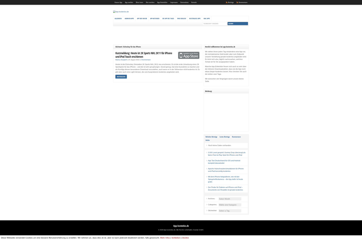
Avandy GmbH (198, 230)
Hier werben (150, 2)
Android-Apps (129, 18)
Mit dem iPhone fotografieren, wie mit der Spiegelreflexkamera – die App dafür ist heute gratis (225, 179)
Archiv (208, 140)
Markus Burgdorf (121, 60)
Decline (185, 238)
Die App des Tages (168, 18)
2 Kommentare (146, 60)
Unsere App (118, 2)
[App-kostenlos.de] (121, 12)
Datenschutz (184, 2)
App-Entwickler (162, 2)
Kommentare (243, 2)
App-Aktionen (154, 18)
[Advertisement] (181, 35)
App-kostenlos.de (181, 225)
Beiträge (231, 2)
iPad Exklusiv (181, 18)
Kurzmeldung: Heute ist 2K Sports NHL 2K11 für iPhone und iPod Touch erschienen (143, 55)
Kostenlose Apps (195, 18)
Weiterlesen (121, 77)
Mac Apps (207, 18)
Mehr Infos (165, 238)
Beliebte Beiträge (211, 137)
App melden (129, 2)
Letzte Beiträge (225, 137)
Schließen (176, 238)
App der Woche (142, 18)
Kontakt (194, 2)
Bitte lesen (139, 2)
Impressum (174, 2)
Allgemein (118, 18)
